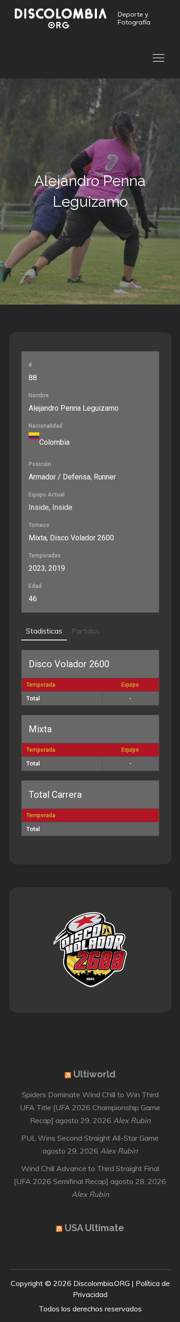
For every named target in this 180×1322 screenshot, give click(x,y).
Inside (39, 507)
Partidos (86, 630)
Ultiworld (94, 1074)
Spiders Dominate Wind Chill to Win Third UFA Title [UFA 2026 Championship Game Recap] (90, 1107)
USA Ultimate (94, 1227)
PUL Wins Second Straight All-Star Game (90, 1138)
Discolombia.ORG (101, 1283)
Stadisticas (44, 630)
